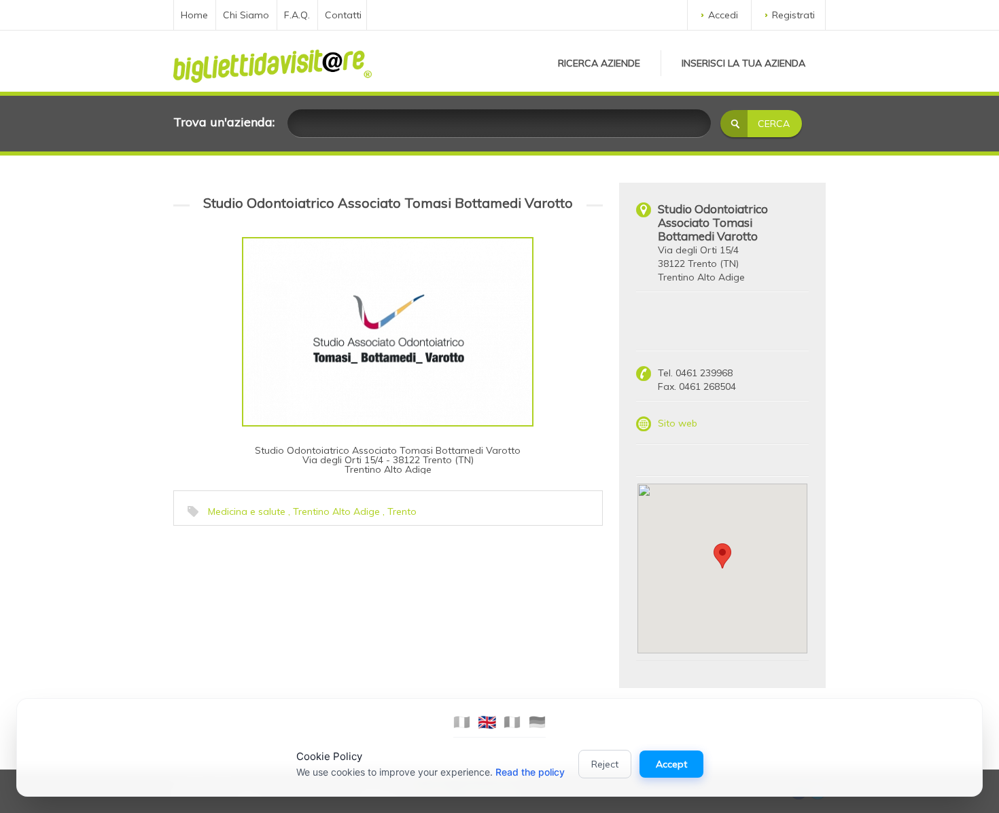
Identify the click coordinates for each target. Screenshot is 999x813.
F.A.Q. (297, 15)
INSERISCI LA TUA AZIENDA (743, 63)
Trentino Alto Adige (336, 511)
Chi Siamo (246, 15)
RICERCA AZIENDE (599, 63)
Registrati (793, 15)
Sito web (677, 423)
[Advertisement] (278, 617)
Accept (671, 764)
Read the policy (530, 772)
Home (194, 15)
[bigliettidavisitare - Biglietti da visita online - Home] (272, 62)
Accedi (723, 15)
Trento (402, 511)
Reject (604, 764)
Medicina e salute (246, 511)
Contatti (343, 15)
